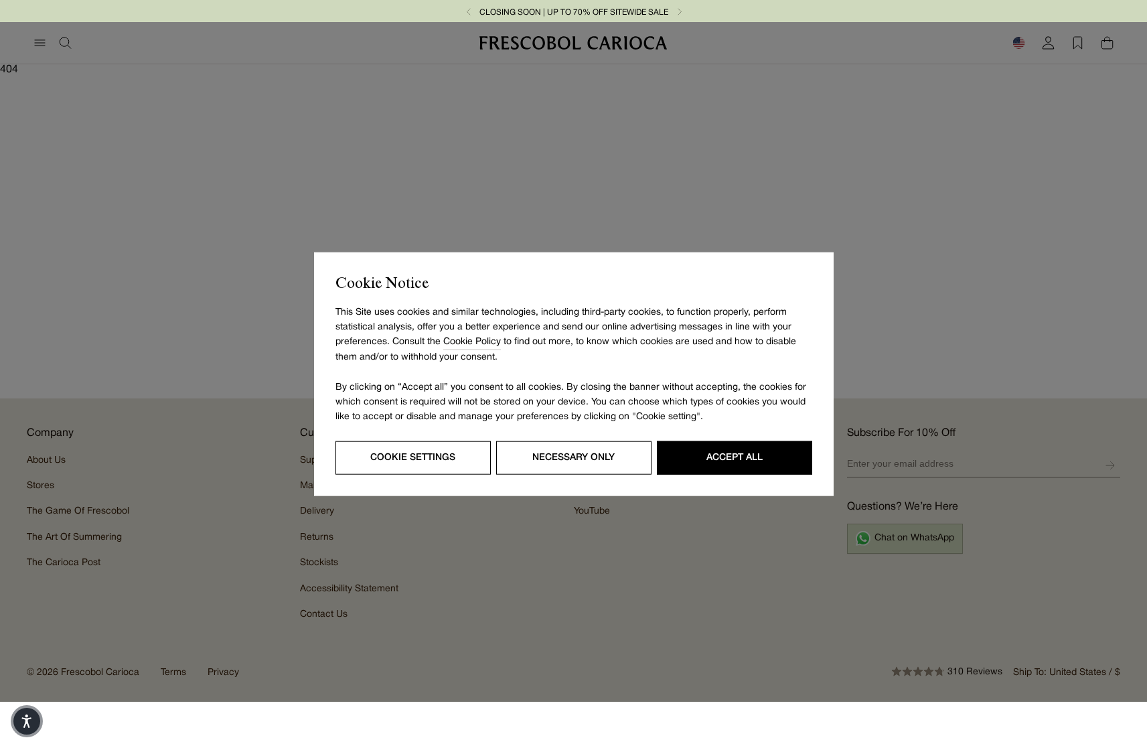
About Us (46, 460)
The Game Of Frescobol (78, 511)
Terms (173, 672)
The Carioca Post (63, 562)
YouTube (592, 511)
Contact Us (324, 614)
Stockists (319, 562)
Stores (40, 485)
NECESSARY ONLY (573, 457)
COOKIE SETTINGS (412, 457)
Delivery (317, 511)
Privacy (223, 672)
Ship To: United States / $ (1066, 672)
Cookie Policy (472, 342)
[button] (468, 11)
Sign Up (1110, 465)
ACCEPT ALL (734, 457)
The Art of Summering (74, 537)
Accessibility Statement (349, 589)
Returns (316, 537)
